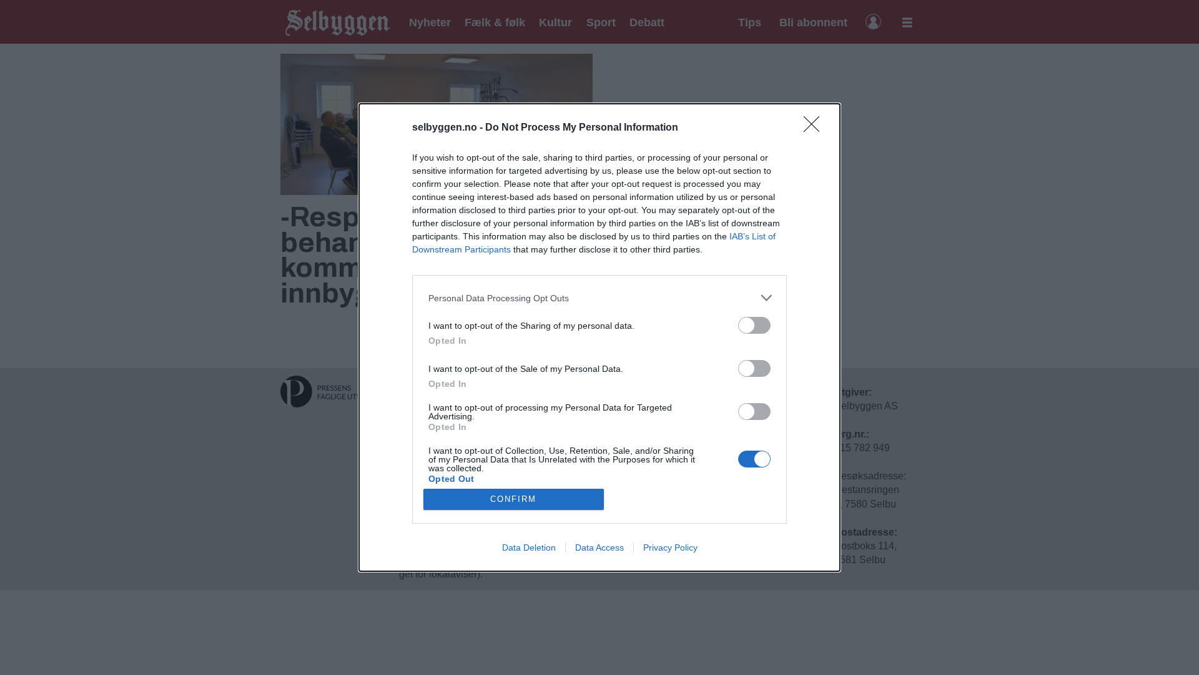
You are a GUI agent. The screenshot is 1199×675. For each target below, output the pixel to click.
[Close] (815, 128)
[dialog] (599, 337)
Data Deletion (529, 547)
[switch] (754, 325)
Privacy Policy (670, 547)
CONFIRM (513, 499)
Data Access (599, 547)
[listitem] (599, 297)
